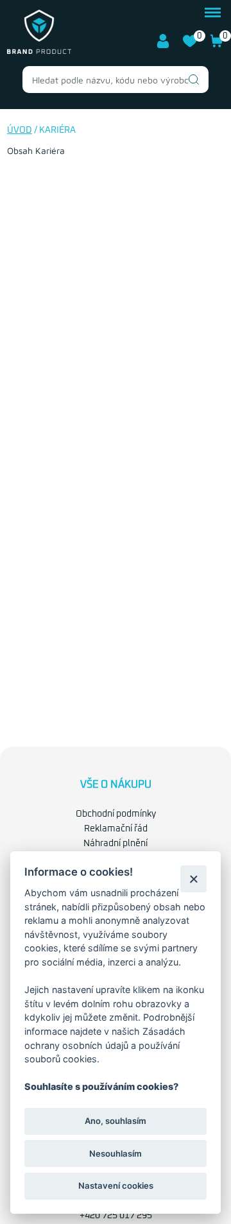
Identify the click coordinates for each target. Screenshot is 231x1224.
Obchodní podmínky (116, 814)
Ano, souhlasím (115, 1121)
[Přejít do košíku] (217, 45)
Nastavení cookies (115, 1185)
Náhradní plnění (115, 843)
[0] (190, 45)
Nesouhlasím (115, 1153)
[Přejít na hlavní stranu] (39, 51)
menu (213, 11)
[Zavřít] (193, 878)
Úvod (19, 130)
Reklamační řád (116, 828)
